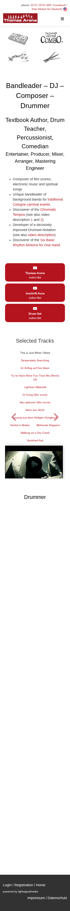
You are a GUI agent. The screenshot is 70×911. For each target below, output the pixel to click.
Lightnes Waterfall (35, 387)
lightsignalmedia (28, 891)
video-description (41, 235)
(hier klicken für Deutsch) (47, 9)
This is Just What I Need (35, 352)
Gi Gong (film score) (35, 394)
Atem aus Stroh (35, 410)
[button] (56, 417)
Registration (23, 885)
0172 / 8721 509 (41, 5)
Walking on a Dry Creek (35, 432)
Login (7, 885)
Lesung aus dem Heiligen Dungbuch (35, 417)
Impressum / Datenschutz (47, 898)
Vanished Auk (35, 440)
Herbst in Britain (20, 425)
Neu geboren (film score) (35, 402)
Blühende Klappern (48, 425)
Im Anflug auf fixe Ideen (35, 368)
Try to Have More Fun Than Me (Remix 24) (35, 377)
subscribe (35, 275)
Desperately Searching (35, 360)
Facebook (59, 5)
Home (40, 885)
